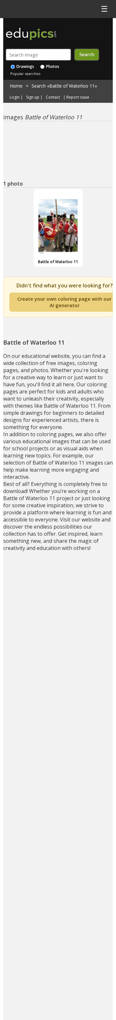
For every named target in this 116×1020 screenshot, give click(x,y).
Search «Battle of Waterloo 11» (64, 86)
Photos (52, 66)
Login (15, 97)
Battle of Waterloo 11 (58, 261)
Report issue (77, 97)
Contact (53, 97)
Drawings (24, 66)
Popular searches (25, 73)
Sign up (32, 97)
